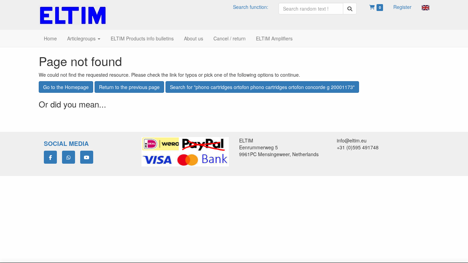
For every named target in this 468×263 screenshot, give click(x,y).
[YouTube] (86, 157)
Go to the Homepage (66, 87)
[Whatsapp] (68, 157)
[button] (425, 7)
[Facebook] (50, 157)
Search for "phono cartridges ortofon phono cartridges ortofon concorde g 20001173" (262, 87)
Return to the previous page (129, 87)
